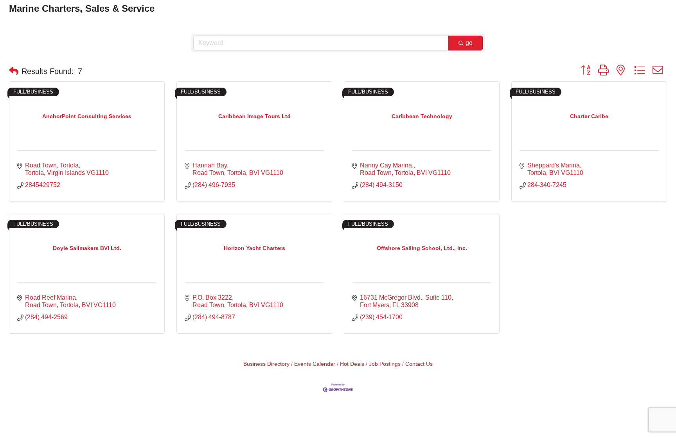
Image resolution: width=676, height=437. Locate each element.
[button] (13, 71)
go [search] (469, 43)
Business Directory (266, 364)
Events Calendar (314, 364)
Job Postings (385, 364)
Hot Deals (352, 364)
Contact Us (419, 364)
